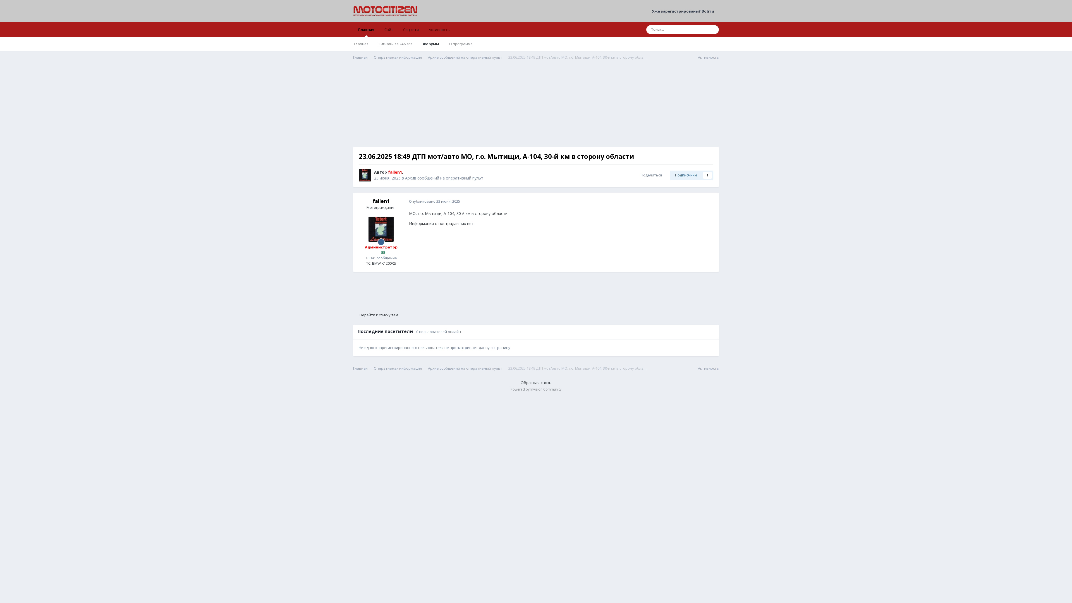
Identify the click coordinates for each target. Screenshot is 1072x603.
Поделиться (650, 175)
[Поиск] (713, 29)
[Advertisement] (536, 108)
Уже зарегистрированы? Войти (684, 11)
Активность (439, 29)
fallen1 (381, 201)
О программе (461, 43)
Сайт (388, 29)
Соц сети (411, 29)
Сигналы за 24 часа (396, 43)
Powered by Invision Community (536, 389)
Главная (366, 29)
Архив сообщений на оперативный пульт (444, 178)
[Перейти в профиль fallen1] (365, 175)
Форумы (431, 43)
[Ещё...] (708, 201)
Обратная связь (536, 382)
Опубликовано (434, 201)
